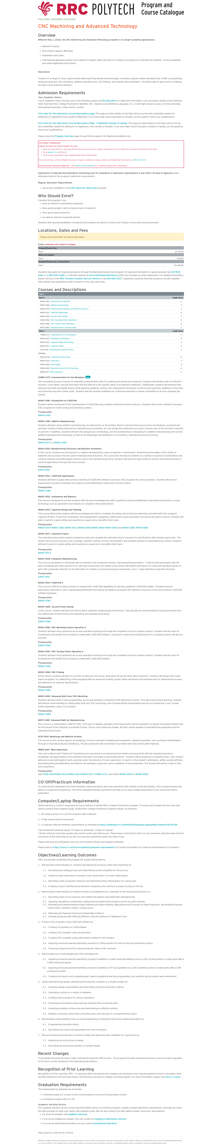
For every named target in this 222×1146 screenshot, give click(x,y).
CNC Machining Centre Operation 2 (64, 319)
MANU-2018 (125, 773)
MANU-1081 (44, 490)
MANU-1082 (128, 527)
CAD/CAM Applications (59, 312)
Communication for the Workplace (63, 334)
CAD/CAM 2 (55, 360)
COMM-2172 (101, 773)
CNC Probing (55, 364)
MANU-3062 (97, 527)
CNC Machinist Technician (84, 187)
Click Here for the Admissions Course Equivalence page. (66, 113)
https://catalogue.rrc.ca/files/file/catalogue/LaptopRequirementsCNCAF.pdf (138, 824)
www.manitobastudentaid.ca (103, 274)
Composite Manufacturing (60, 356)
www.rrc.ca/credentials (84, 165)
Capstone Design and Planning (62, 341)
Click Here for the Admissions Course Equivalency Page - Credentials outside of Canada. (83, 122)
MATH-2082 (142, 527)
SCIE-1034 (48, 773)
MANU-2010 (44, 527)
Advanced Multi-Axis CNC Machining (64, 367)
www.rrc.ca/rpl (172, 1076)
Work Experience (56, 371)
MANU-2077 (44, 442)
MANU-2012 (61, 773)
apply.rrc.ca (53, 151)
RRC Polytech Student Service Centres (80, 278)
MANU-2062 (44, 621)
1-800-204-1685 (56, 274)
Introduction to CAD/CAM (60, 301)
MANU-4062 (141, 773)
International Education (105, 1123)
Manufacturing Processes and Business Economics (70, 308)
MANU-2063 (44, 665)
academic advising (77, 1114)
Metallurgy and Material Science (61, 349)
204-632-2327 (139, 159)
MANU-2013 (44, 552)
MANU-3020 (111, 527)
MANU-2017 (87, 773)
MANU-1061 (44, 415)
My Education (110, 100)
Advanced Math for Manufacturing (63, 327)
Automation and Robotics (60, 338)
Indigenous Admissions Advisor (110, 1118)
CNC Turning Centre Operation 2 (63, 323)
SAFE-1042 (44, 469)
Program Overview (64, 135)
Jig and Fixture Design (59, 315)
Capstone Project (57, 345)
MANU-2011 (71, 527)
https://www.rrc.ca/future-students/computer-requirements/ (84, 847)
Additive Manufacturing (59, 304)
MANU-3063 (84, 527)
